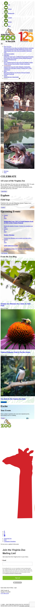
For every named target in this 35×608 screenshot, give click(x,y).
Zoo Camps (7, 58)
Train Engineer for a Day (10, 51)
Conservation (15, 77)
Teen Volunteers (14, 58)
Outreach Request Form (10, 59)
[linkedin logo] (4, 534)
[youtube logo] (4, 535)
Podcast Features (25, 72)
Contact (10, 17)
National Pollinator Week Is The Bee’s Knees (15, 352)
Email (4, 560)
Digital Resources (27, 58)
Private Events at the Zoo (18, 62)
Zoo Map (14, 48)
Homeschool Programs (27, 56)
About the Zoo (8, 77)
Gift (9, 4)
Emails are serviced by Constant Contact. (13, 573)
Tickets (10, 9)
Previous (6, 171)
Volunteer (21, 67)
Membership (11, 13)
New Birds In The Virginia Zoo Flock (13, 399)
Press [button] (5, 71)
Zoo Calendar (7, 62)
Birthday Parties (29, 62)
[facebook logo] (4, 531)
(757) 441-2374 (5, 593)
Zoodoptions (27, 67)
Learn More (4, 191)
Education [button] (6, 55)
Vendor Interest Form (9, 64)
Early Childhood (17, 56)
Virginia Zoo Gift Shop (10, 68)
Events (3, 418)
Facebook (11, 74)
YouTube (6, 74)
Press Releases (11, 72)
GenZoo (18, 68)
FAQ (5, 52)
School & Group (8, 56)
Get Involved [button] (7, 65)
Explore (3, 207)
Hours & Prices (8, 48)
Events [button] (5, 61)
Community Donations (10, 541)
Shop (9, 26)
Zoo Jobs (16, 67)
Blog (5, 72)
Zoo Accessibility (21, 51)
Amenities (31, 48)
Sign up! (17, 578)
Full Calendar (4, 253)
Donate (10, 22)
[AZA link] (6, 601)
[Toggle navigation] (2, 44)
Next (5, 172)
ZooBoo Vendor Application (22, 64)
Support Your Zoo (9, 67)
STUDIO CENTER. (24, 606)
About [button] (5, 75)
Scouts (21, 58)
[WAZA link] (6, 597)
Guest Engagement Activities (11, 49)
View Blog (3, 402)
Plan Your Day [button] (7, 46)
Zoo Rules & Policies (22, 48)
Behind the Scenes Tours (25, 49)
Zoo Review (18, 72)
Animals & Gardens (9, 53)
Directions (29, 51)
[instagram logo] (4, 533)
